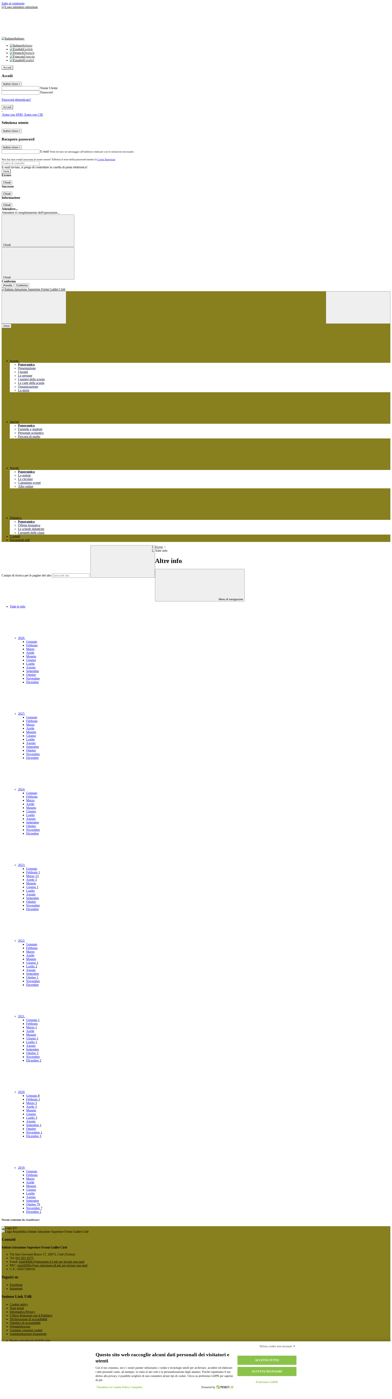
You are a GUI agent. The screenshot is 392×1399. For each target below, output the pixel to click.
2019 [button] (21, 1167)
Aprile (30, 652)
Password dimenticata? (16, 99)
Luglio (30, 663)
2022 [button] (21, 940)
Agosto (31, 667)
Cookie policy (19, 1304)
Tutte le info (17, 606)
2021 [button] (21, 1016)
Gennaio (31, 641)
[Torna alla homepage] (196, 289)
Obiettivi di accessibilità (25, 1323)
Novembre (33, 678)
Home (159, 547)
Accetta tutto (267, 1360)
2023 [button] (21, 865)
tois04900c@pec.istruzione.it (52, 1265)
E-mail (44, 151)
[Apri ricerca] (358, 307)
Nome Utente (49, 88)
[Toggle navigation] (34, 307)
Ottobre (31, 674)
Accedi (7, 67)
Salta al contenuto (13, 3)
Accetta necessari (267, 1371)
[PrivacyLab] (224, 1387)
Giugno (31, 660)
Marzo (30, 649)
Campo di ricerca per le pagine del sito (26, 575)
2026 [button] (21, 638)
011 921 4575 (24, 1258)
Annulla (7, 285)
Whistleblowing (20, 1326)
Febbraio (32, 645)
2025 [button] (21, 713)
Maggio (31, 656)
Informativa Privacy (22, 1312)
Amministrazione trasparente (28, 1334)
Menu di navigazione (230, 599)
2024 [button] (21, 789)
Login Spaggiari (106, 159)
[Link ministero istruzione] (20, 7)
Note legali (17, 1308)
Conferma (22, 285)
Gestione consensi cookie (26, 1330)
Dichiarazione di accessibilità (28, 1319)
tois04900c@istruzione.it (51, 1261)
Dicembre (32, 682)
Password (46, 92)
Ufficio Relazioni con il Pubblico (31, 1315)
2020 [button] (21, 1092)
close (6, 325)
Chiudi (7, 182)
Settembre (32, 671)
